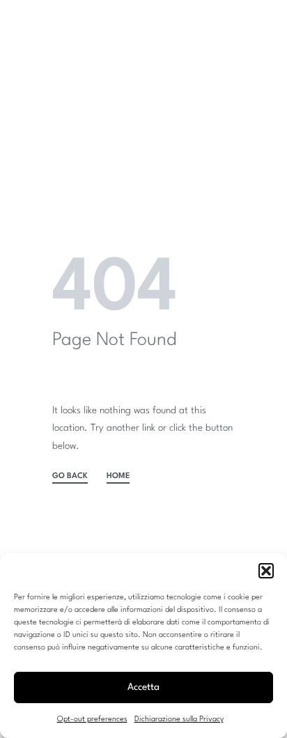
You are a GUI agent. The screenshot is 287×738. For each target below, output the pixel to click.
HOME (118, 476)
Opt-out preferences (92, 719)
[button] (266, 571)
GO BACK (70, 476)
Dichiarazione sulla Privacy (179, 719)
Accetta (143, 687)
